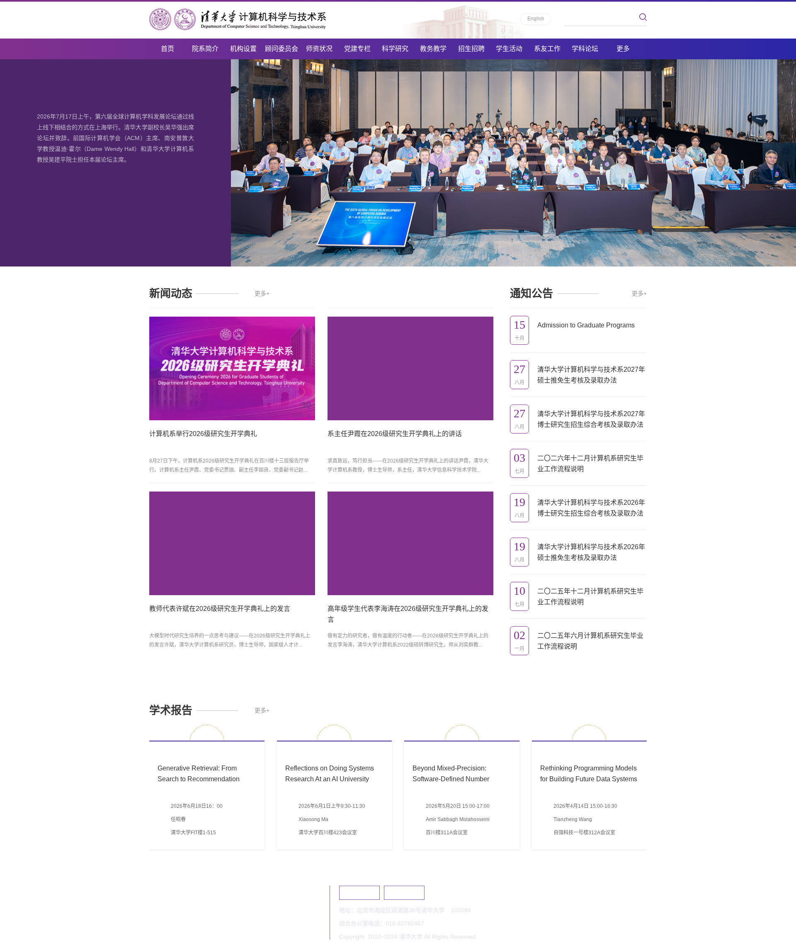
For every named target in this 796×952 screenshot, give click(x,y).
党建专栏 (357, 48)
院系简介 (205, 48)
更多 (623, 48)
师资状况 (319, 48)
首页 (167, 48)
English (535, 19)
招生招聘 (471, 48)
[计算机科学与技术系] (237, 19)
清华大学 (359, 892)
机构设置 (243, 48)
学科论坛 (585, 48)
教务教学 (433, 48)
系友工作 (547, 48)
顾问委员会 (281, 48)
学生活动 (509, 48)
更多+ (262, 293)
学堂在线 (404, 892)
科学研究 (395, 48)
